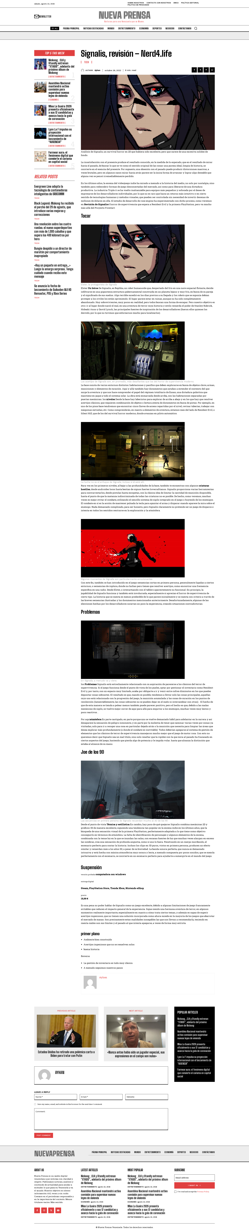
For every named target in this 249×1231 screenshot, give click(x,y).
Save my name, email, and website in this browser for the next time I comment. (69, 1104)
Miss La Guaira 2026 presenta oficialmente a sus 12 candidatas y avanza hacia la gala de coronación (61, 113)
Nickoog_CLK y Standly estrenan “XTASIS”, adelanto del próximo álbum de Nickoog (61, 66)
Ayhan (97, 70)
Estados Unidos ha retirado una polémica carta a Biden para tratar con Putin (66, 1054)
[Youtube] (58, 1210)
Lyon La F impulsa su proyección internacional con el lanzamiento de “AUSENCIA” (60, 136)
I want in (193, 1185)
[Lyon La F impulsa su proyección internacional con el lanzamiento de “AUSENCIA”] (40, 133)
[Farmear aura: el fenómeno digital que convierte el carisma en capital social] (40, 156)
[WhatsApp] (212, 69)
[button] (196, 28)
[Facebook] (194, 69)
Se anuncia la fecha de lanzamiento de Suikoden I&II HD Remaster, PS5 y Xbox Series (52, 289)
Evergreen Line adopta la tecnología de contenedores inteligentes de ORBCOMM (50, 190)
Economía (53, 100)
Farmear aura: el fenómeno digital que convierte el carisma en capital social (61, 157)
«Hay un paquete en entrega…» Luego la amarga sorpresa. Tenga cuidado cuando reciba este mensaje (53, 270)
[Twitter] (200, 69)
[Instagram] (44, 1210)
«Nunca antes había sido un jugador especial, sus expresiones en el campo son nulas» (136, 1054)
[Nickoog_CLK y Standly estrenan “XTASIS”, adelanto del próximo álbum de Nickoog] (40, 64)
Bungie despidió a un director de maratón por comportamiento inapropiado (53, 252)
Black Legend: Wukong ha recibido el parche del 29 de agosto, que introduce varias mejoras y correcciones (54, 208)
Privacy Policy (203, 1191)
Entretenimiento (56, 77)
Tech (36, 198)
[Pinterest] (206, 69)
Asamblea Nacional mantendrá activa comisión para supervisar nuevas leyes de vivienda (59, 89)
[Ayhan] (83, 70)
